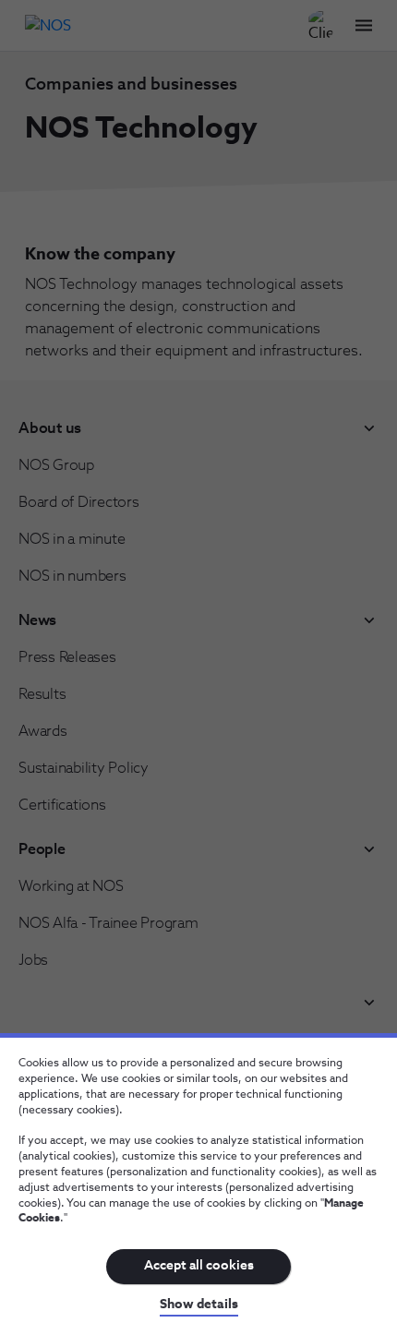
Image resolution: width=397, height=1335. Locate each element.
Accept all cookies (199, 1265)
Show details (199, 1304)
